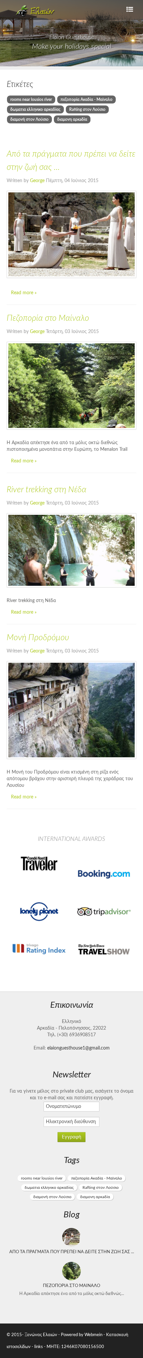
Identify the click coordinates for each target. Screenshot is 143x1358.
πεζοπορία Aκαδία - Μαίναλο (86, 100)
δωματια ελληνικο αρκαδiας (35, 109)
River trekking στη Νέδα (46, 490)
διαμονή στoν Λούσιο (29, 119)
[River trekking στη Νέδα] (71, 550)
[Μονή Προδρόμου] (71, 710)
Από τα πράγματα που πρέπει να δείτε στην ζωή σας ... (71, 1252)
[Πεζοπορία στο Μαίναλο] (71, 386)
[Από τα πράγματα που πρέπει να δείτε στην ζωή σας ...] (71, 234)
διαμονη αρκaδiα (72, 119)
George (38, 180)
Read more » (24, 293)
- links (37, 1347)
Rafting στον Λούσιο (87, 109)
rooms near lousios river (31, 100)
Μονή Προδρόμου (38, 638)
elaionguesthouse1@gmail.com (78, 1048)
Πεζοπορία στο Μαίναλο (48, 318)
